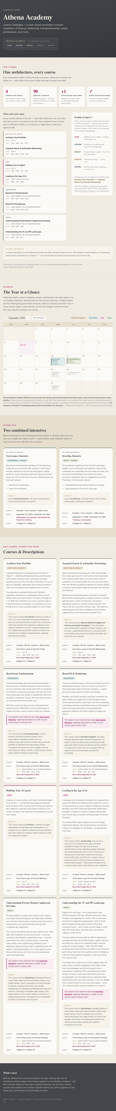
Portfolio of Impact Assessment (93, 186)
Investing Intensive (74, 360)
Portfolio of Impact (87, 191)
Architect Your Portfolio (16, 137)
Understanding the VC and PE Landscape (23, 232)
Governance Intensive (56, 361)
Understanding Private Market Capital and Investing (28, 221)
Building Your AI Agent (15, 165)
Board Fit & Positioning (15, 204)
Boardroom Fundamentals (17, 193)
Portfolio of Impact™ (16, 41)
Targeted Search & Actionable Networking (24, 148)
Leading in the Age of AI (16, 176)
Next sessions (38, 318)
